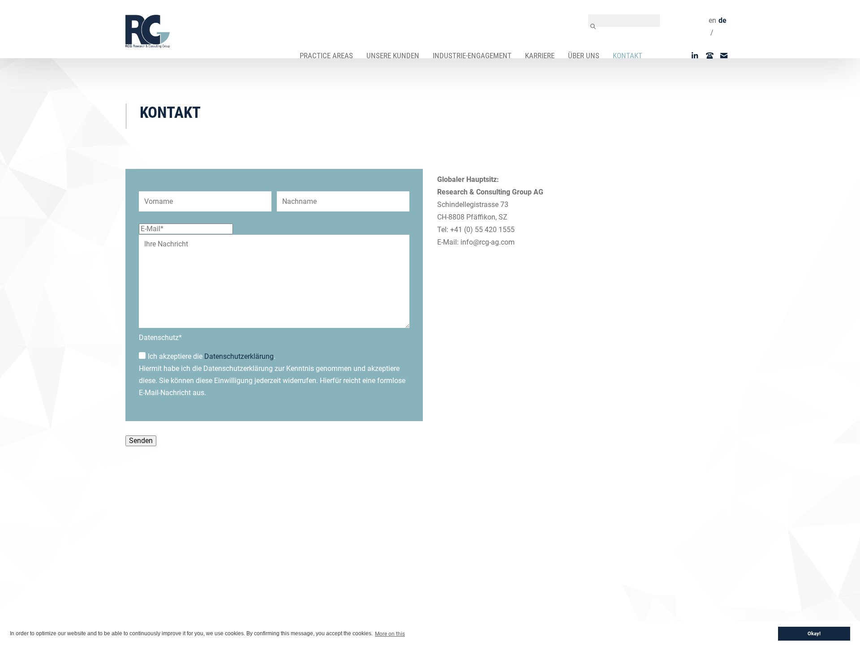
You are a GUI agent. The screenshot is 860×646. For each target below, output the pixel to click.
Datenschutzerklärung (239, 356)
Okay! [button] (814, 634)
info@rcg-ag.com (487, 242)
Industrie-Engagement (472, 55)
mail (727, 55)
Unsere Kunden (392, 55)
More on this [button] (390, 634)
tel (713, 55)
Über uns (583, 55)
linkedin (699, 55)
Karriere (540, 55)
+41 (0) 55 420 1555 (482, 229)
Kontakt (627, 55)
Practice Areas (326, 55)
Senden (141, 440)
